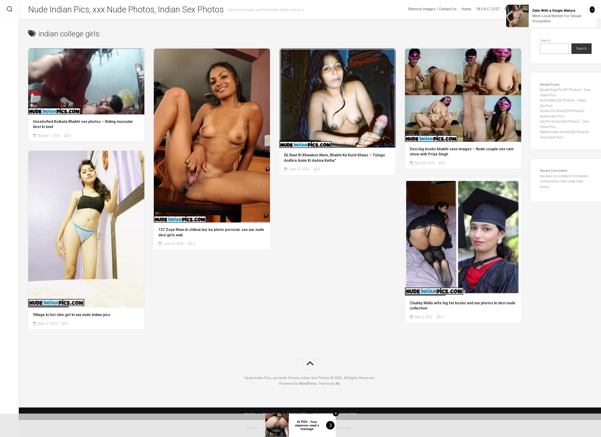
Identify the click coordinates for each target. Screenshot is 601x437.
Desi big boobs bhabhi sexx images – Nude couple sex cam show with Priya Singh (462, 152)
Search (545, 40)
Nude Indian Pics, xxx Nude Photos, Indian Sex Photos (125, 10)
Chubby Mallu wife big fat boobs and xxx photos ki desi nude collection (462, 306)
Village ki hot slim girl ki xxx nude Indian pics (71, 315)
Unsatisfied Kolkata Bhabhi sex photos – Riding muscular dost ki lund (83, 124)
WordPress (308, 383)
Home (466, 9)
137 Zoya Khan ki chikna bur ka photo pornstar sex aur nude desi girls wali (211, 232)
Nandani (546, 176)
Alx (337, 383)
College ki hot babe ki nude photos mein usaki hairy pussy (564, 181)
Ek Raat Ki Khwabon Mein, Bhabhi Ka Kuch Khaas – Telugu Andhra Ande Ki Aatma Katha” (334, 158)
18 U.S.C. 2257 (488, 9)
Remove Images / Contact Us (432, 9)
